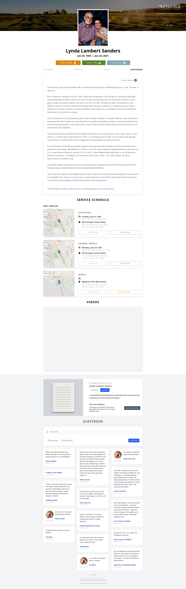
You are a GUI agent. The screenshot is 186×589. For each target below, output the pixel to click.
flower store (109, 189)
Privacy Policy (87, 580)
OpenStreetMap (95, 583)
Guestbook (136, 69)
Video (107, 69)
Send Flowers (124, 292)
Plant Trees (125, 232)
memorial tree (75, 189)
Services (78, 69)
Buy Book (105, 390)
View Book (94, 390)
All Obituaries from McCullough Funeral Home (169, 13)
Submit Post (134, 440)
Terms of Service (98, 580)
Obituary (48, 69)
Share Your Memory (132, 408)
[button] (59, 221)
